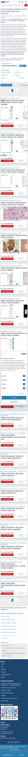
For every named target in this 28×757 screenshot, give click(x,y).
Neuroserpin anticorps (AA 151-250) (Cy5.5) (13, 489)
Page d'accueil (5, 645)
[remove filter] (17, 66)
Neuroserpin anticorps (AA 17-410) (11, 133)
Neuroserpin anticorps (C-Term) (10, 98)
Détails (21, 125)
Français (12, 742)
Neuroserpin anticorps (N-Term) (10, 168)
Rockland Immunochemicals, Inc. (8, 738)
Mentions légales (9, 746)
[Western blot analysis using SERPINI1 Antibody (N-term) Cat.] (11, 311)
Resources (3, 672)
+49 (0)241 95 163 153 (7, 731)
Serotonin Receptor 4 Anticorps (8, 626)
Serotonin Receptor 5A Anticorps (8, 623)
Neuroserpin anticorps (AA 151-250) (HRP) (13, 581)
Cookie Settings (3, 748)
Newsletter (3, 669)
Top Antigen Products (6, 674)
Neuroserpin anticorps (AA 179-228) (11, 331)
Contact (3, 664)
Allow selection (14, 401)
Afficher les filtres (7, 85)
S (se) (11, 645)
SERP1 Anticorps (5, 616)
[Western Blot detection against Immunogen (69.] (11, 145)
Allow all (14, 397)
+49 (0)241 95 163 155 (7, 733)
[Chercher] (25, 5)
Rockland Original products (7, 693)
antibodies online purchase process (9, 698)
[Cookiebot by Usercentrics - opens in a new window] (21, 354)
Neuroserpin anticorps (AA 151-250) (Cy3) (13, 471)
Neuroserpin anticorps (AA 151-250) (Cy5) (13, 506)
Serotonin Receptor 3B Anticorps (8, 629)
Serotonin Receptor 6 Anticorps (8, 619)
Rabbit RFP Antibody (6, 690)
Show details (21, 393)
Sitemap (3, 677)
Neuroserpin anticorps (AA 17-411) (11, 200)
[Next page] (18, 90)
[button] (26, 113)
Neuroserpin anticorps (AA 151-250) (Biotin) (13, 433)
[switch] (25, 380)
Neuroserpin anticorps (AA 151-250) (11, 562)
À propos (2, 746)
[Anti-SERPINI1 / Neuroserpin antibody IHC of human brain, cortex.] (11, 213)
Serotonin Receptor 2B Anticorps (8, 635)
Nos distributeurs (5, 700)
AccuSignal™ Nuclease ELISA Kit (8, 687)
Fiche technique (7, 125)
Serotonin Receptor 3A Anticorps (8, 632)
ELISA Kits (3, 695)
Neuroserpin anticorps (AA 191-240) (11, 233)
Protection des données (20, 746)
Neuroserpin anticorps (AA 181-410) (11, 266)
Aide (2, 666)
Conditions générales (13, 748)
